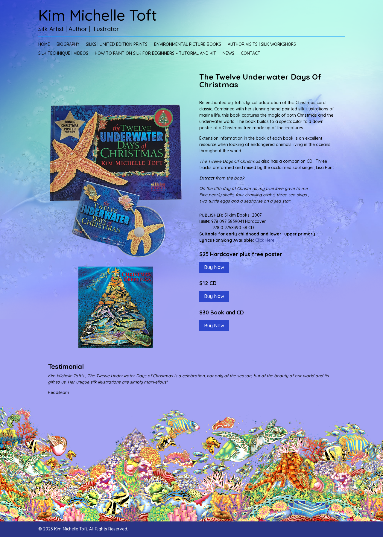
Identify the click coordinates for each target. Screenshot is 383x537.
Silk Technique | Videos (63, 53)
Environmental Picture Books (187, 44)
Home (44, 44)
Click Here (264, 240)
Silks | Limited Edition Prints (117, 44)
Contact (250, 53)
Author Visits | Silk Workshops (262, 44)
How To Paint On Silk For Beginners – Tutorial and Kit (155, 53)
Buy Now (214, 267)
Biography (68, 44)
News (228, 53)
